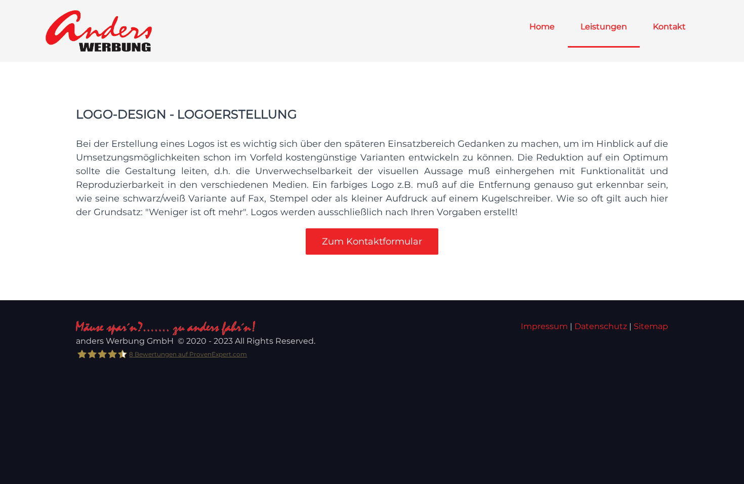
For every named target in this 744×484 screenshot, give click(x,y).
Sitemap (651, 326)
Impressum (544, 326)
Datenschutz (600, 326)
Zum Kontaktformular (372, 241)
